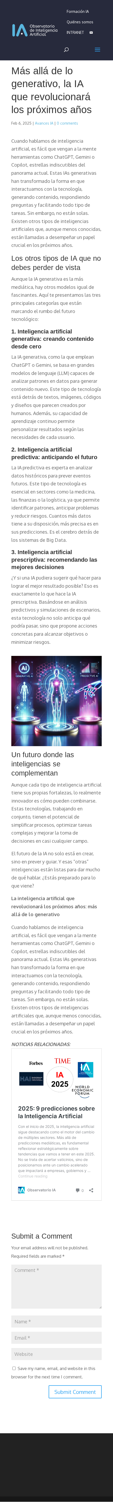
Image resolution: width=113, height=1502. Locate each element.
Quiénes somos (80, 22)
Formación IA (78, 11)
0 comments (67, 123)
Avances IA (44, 123)
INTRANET (75, 32)
